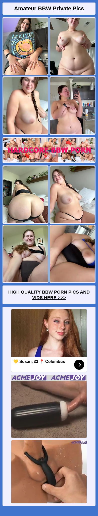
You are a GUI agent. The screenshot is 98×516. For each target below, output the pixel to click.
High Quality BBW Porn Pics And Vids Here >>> (49, 295)
